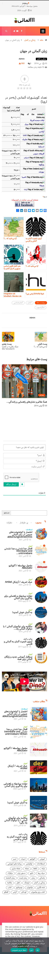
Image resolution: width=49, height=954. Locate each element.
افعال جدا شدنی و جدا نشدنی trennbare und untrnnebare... (18, 551)
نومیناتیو (19, 887)
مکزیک (24, 139)
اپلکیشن (29, 863)
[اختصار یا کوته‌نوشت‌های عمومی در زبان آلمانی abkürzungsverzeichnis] (38, 714)
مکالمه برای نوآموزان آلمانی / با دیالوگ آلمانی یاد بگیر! (15, 820)
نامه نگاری (41, 887)
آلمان (29, 302)
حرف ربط (41, 873)
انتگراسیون (40, 307)
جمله (27, 868)
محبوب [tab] (38, 522)
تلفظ (35, 868)
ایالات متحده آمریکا (37, 120)
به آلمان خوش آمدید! (22, 612)
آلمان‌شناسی (18, 302)
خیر (31, 950)
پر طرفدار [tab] (24, 522)
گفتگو (6, 892)
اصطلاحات (29, 530)
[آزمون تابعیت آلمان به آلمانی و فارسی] (38, 838)
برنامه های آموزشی (15, 863)
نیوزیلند (41, 172)
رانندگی (42, 395)
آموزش (30, 546)
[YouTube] (17, 31)
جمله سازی (16, 868)
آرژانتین (41, 131)
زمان (33, 878)
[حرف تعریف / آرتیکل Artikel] (38, 767)
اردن (25, 189)
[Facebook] (21, 31)
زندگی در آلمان (29, 40)
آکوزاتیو (30, 563)
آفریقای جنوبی (38, 154)
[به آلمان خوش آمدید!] (38, 803)
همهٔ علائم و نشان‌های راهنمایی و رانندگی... (26, 402)
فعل (18, 882)
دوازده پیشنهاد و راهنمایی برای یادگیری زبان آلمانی (18, 597)
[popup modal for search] (6, 31)
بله (38, 950)
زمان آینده (23, 878)
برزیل (26, 124)
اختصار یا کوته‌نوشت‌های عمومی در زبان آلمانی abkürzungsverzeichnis (19, 534)
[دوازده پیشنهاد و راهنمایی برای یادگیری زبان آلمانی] (38, 785)
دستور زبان (21, 873)
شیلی (26, 157)
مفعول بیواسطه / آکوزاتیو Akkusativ (25, 6)
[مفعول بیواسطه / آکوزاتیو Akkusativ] (38, 749)
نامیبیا (24, 177)
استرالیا (41, 146)
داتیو (31, 873)
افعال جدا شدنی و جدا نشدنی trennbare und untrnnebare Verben (15, 731)
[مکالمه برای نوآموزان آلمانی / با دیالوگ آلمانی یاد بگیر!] (38, 820)
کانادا (25, 135)
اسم (14, 859)
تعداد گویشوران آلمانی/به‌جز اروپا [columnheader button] (11, 108)
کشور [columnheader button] (34, 109)
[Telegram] (14, 31)
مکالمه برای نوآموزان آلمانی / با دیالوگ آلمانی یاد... (17, 627)
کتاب (10, 887)
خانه (41, 40)
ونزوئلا (41, 185)
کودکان (24, 892)
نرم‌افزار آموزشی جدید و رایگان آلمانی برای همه (18, 658)
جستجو (7, 512)
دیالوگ (10, 873)
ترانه (43, 868)
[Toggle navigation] (43, 31)
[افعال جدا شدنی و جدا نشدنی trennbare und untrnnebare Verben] (38, 732)
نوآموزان (30, 887)
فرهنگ (26, 882)
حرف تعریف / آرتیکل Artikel (18, 582)
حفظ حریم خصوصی (19, 950)
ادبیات (23, 859)
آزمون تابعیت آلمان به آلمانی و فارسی (18, 643)
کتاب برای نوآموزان (38, 892)
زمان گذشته (10, 878)
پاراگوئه (41, 165)
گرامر (15, 892)
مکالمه (9, 882)
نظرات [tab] (9, 522)
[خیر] (45, 945)
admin (22, 58)
